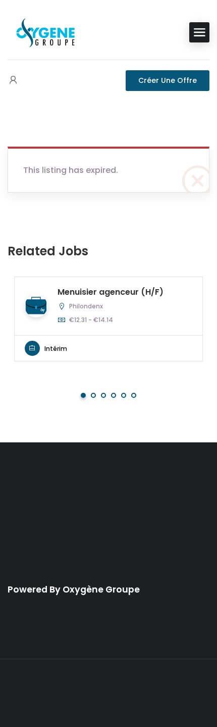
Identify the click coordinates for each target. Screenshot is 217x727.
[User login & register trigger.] (13, 80)
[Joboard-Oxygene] (45, 31)
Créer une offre (167, 80)
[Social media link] (109, 693)
